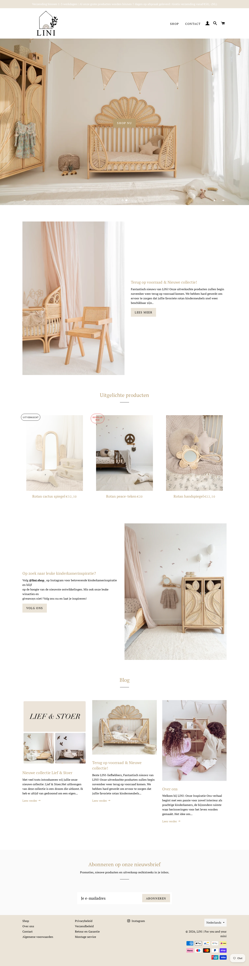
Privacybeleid (83, 921)
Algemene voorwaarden (37, 937)
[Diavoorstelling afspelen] (214, 200)
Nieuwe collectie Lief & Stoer (47, 772)
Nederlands (213, 922)
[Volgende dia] (223, 200)
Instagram (138, 921)
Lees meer (143, 312)
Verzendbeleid (84, 926)
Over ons (170, 788)
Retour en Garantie (87, 931)
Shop (174, 24)
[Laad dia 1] (122, 200)
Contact (193, 24)
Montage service (85, 937)
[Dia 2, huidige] (126, 200)
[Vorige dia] (24, 200)
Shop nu (124, 123)
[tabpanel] (124, 122)
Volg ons (34, 608)
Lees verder (30, 801)
